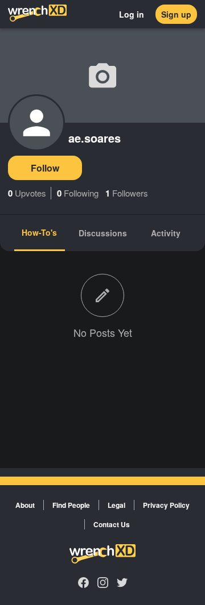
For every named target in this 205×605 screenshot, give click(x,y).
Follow (45, 167)
